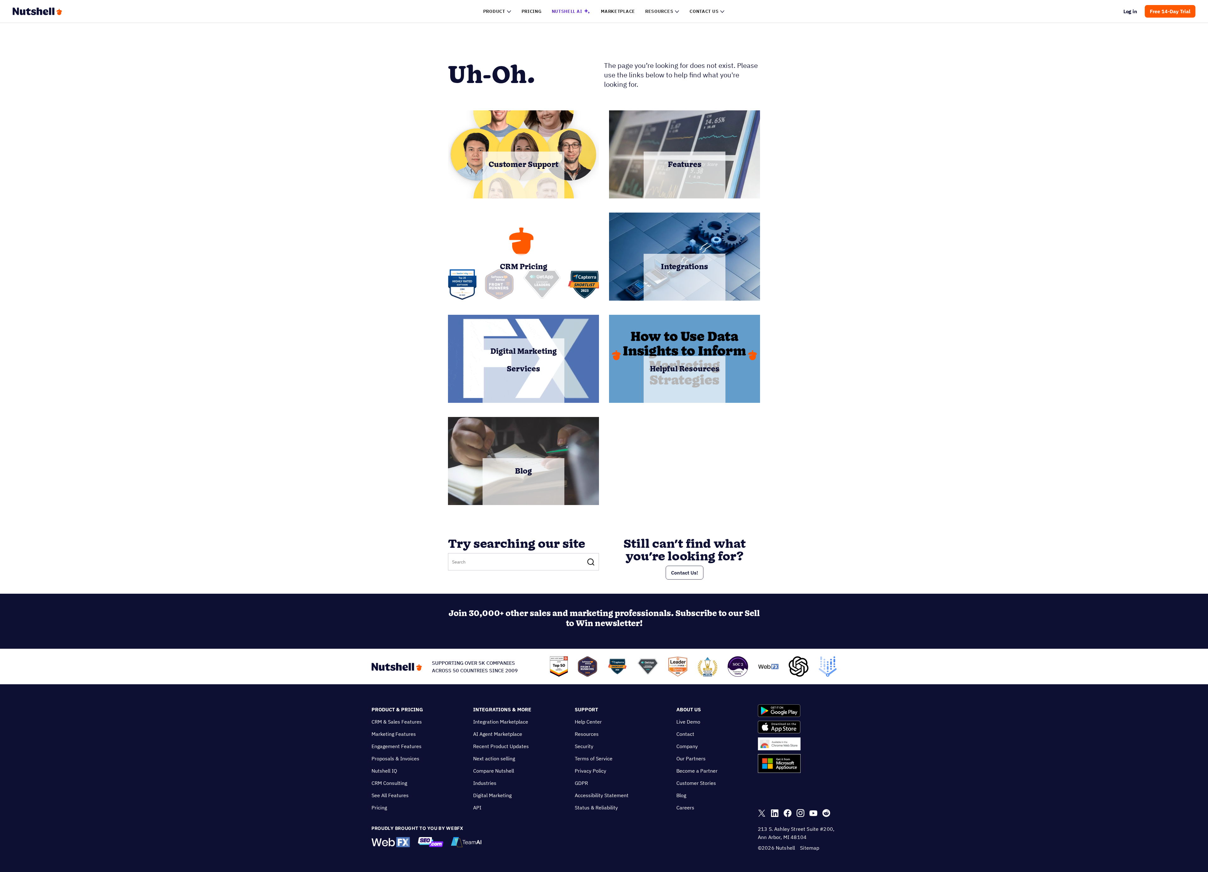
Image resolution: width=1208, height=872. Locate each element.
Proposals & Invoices (395, 758)
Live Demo (688, 722)
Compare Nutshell (493, 771)
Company (687, 746)
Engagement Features (397, 746)
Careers (685, 807)
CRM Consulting (389, 783)
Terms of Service (593, 758)
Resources (587, 734)
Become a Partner (697, 771)
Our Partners (691, 758)
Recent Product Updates (501, 746)
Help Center (588, 722)
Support (586, 709)
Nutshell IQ (384, 771)
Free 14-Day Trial (1170, 11)
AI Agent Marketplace (497, 734)
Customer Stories (696, 783)
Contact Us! (684, 572)
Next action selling (494, 758)
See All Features (390, 795)
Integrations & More (502, 709)
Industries (484, 783)
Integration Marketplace (500, 722)
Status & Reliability (596, 807)
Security (584, 746)
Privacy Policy (590, 771)
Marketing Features (394, 734)
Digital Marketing (492, 795)
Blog (681, 795)
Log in (1130, 11)
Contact (685, 734)
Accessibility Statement (602, 795)
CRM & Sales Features (397, 722)
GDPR (581, 783)
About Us (688, 709)
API (477, 807)
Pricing (379, 807)
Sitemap (809, 848)
